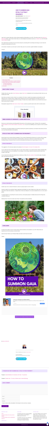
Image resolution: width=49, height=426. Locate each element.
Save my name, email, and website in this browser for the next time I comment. (16, 403)
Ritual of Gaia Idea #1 (7, 83)
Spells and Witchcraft (20, 2)
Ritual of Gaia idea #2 (7, 84)
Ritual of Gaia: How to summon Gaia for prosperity (11, 82)
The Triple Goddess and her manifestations (8, 417)
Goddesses (26, 2)
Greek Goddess (4, 40)
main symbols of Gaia (32, 155)
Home (2, 413)
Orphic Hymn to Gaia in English (17, 103)
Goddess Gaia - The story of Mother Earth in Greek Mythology (16, 378)
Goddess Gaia (38, 38)
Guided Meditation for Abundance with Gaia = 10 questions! (16, 374)
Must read (14, 2)
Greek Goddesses (16, 93)
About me (3, 418)
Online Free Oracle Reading (6, 2)
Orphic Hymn (24, 93)
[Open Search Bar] (46, 3)
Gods (31, 2)
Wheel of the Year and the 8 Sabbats (39, 2)
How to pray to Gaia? (6, 79)
